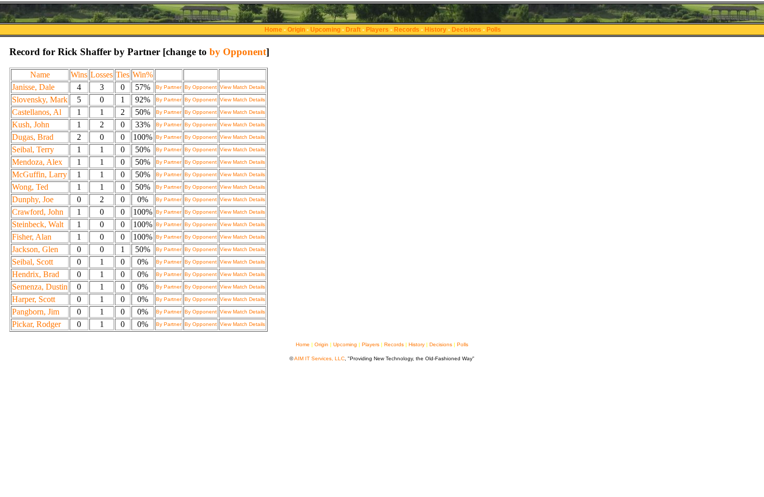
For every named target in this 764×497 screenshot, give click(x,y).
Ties (122, 74)
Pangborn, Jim (35, 311)
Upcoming (325, 29)
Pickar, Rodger (36, 324)
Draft (353, 29)
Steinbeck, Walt (37, 224)
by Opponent (237, 51)
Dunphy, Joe (33, 199)
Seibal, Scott (32, 261)
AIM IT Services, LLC (319, 358)
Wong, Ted (30, 186)
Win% (143, 74)
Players (377, 29)
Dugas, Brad (33, 137)
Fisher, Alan (31, 236)
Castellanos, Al (36, 112)
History (435, 29)
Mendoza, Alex (37, 162)
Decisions (466, 29)
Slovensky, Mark (40, 99)
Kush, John (30, 124)
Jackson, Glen (35, 249)
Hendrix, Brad (35, 274)
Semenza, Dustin (40, 286)
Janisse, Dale (33, 87)
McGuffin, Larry (39, 174)
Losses (101, 74)
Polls (493, 29)
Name (40, 74)
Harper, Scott (33, 299)
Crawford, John (37, 211)
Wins (79, 74)
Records (406, 29)
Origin (296, 29)
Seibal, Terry (33, 149)
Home (273, 29)
